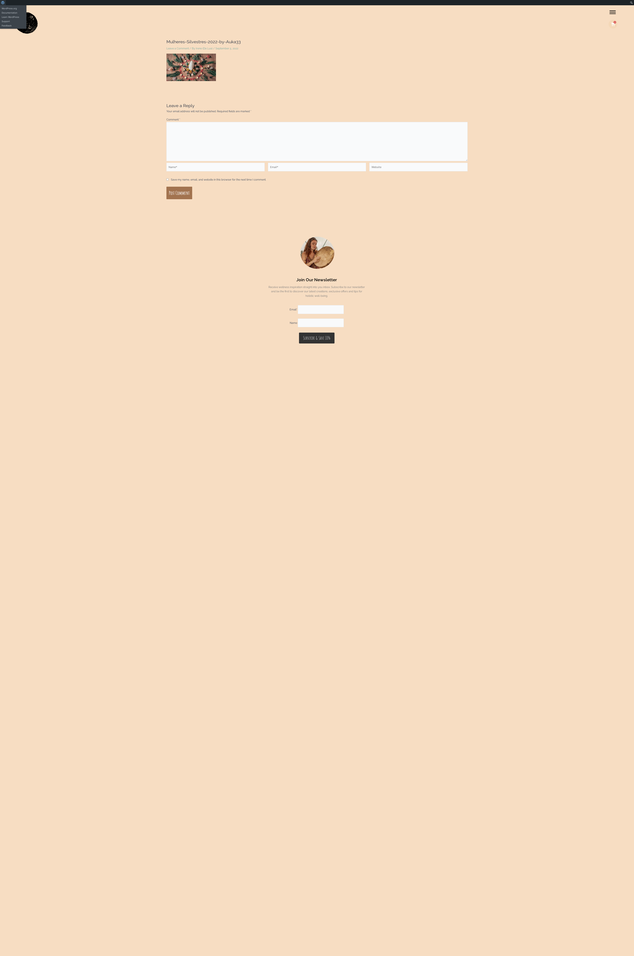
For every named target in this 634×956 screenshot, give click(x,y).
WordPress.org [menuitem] (9, 8)
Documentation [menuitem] (9, 12)
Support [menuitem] (6, 21)
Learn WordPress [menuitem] (10, 17)
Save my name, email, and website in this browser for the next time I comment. (218, 179)
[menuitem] (3, 2)
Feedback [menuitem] (7, 25)
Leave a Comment (177, 48)
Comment (173, 119)
